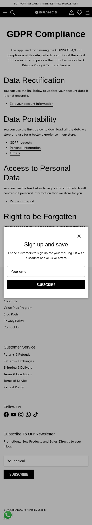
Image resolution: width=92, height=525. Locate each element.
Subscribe (46, 284)
